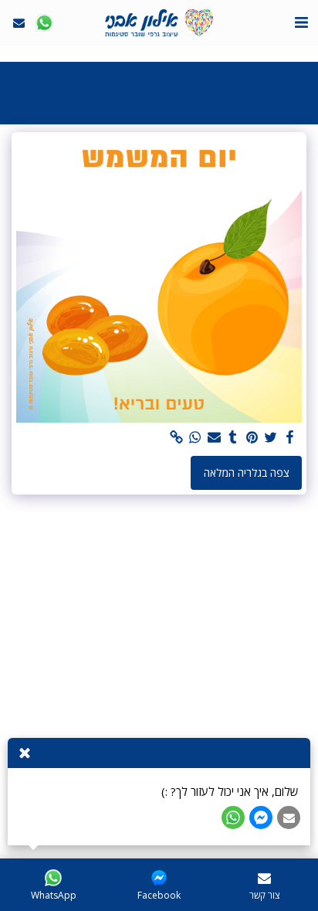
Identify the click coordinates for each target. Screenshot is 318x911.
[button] (301, 22)
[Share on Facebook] (290, 437)
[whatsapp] (195, 437)
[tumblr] (233, 437)
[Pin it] (252, 437)
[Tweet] (271, 437)
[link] (177, 437)
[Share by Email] (215, 437)
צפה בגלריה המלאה (246, 472)
